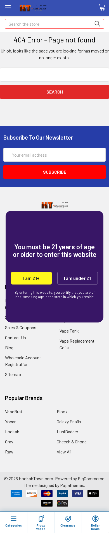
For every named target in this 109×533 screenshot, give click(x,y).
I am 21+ (31, 278)
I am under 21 (77, 278)
